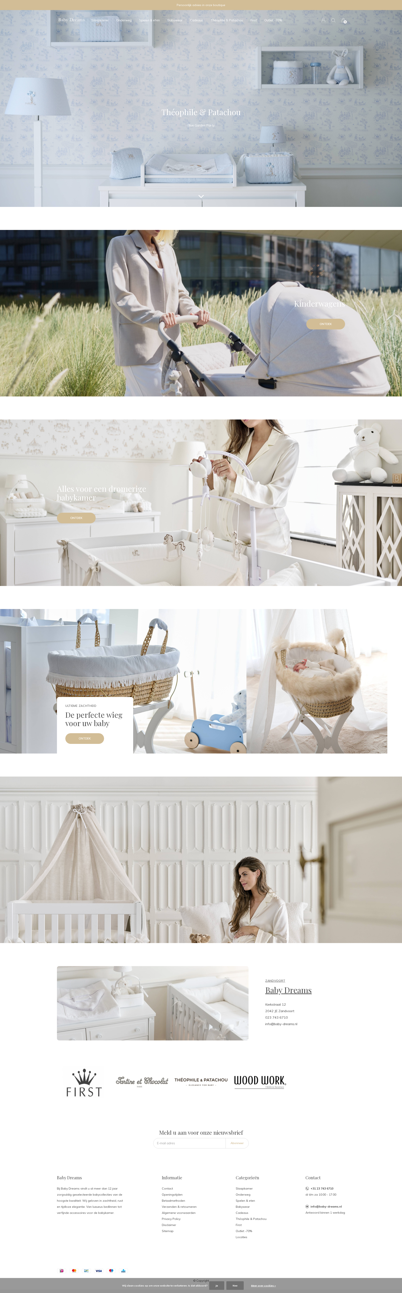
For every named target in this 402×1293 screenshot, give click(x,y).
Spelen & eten (149, 20)
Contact (167, 1188)
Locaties (241, 1237)
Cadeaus (196, 20)
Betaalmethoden (173, 1201)
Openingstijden (172, 1194)
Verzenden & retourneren (179, 1207)
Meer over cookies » (263, 1285)
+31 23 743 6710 (322, 1188)
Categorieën (247, 1177)
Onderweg (124, 20)
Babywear (175, 20)
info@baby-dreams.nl (326, 1206)
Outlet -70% (273, 20)
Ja (216, 1285)
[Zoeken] (333, 20)
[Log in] (323, 20)
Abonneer (237, 1143)
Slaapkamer (100, 20)
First (253, 20)
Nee (235, 1285)
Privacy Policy (171, 1219)
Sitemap (168, 1231)
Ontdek (326, 324)
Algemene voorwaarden (179, 1213)
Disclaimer (169, 1225)
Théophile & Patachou (227, 20)
